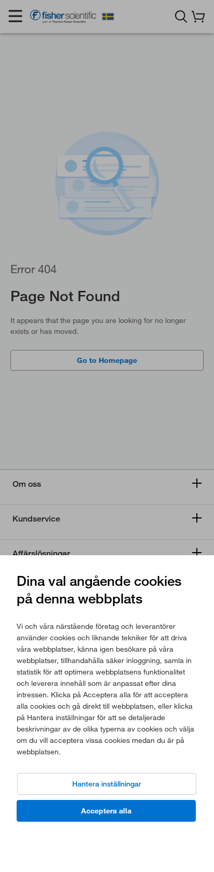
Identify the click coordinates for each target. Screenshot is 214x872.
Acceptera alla (106, 810)
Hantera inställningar (106, 784)
